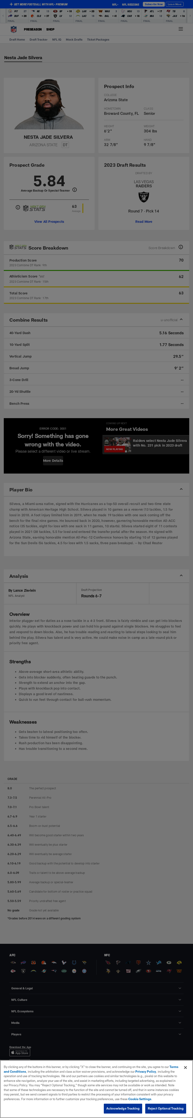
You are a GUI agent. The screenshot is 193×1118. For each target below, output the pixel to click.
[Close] (185, 1067)
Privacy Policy (145, 1071)
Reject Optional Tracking (166, 1108)
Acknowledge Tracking (123, 1108)
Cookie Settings (139, 1099)
